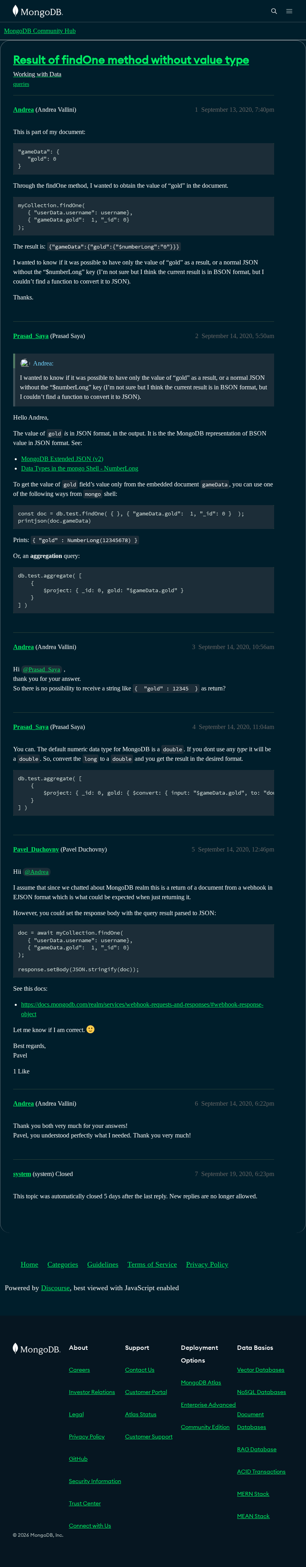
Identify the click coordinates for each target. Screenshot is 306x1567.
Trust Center (85, 1503)
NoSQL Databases (261, 1392)
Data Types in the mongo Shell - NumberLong (79, 468)
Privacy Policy (207, 1264)
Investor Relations (92, 1392)
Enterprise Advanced (208, 1404)
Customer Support (149, 1436)
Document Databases (251, 1421)
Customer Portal (146, 1392)
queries (21, 84)
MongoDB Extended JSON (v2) (62, 458)
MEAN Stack (253, 1516)
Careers (79, 1369)
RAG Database (257, 1449)
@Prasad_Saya (41, 669)
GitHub (78, 1458)
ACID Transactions (261, 1471)
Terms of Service (152, 1264)
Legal (76, 1414)
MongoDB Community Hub (40, 30)
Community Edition (205, 1427)
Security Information (95, 1481)
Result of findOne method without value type (131, 59)
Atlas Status (141, 1414)
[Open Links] (289, 11)
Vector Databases (260, 1369)
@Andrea (37, 872)
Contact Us (140, 1369)
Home (29, 1264)
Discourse (55, 1288)
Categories (62, 1264)
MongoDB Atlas (201, 1382)
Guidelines (102, 1264)
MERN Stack (253, 1493)
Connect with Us (90, 1525)
